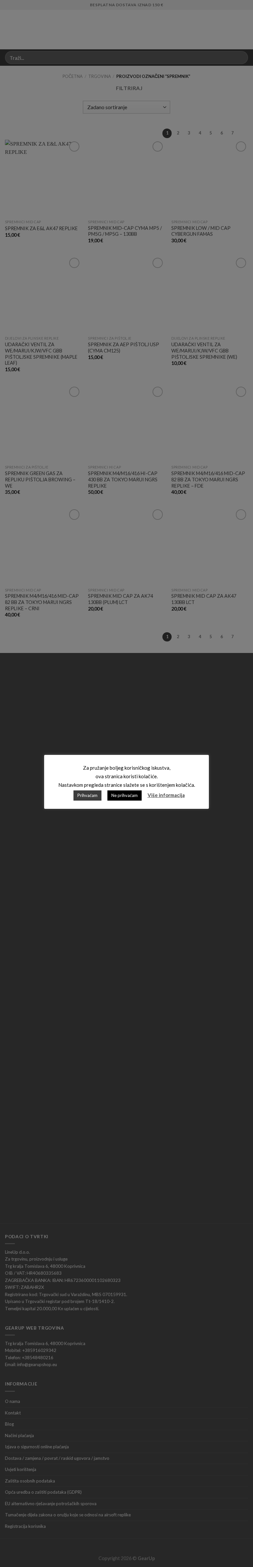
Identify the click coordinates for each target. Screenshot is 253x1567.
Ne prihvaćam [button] (124, 795)
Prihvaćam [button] (87, 795)
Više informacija (166, 795)
